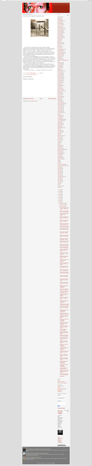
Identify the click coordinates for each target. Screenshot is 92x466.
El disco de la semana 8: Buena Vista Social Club (64, 335)
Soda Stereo (60, 157)
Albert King (60, 22)
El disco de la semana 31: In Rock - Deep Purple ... (64, 247)
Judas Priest (60, 108)
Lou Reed (59, 118)
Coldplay (59, 57)
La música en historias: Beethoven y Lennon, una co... (64, 341)
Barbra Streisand (61, 37)
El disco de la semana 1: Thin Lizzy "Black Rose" (64, 374)
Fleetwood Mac (60, 77)
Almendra (59, 26)
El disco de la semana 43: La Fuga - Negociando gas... (64, 208)
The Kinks (59, 173)
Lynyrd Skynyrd (60, 120)
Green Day (59, 88)
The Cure (59, 169)
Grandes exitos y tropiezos (62, 382)
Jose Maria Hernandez (62, 388)
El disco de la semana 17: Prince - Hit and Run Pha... (64, 298)
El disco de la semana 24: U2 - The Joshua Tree (64, 270)
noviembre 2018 (63, 204)
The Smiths (60, 177)
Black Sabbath (60, 43)
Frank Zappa (60, 80)
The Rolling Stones (61, 176)
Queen (59, 142)
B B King (59, 34)
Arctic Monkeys (60, 31)
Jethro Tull (59, 100)
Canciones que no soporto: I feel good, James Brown (64, 304)
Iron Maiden (60, 93)
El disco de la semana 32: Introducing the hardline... (64, 245)
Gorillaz (59, 86)
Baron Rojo (60, 38)
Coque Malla (60, 58)
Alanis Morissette (61, 20)
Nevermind (60, 390)
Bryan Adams (60, 50)
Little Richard (60, 115)
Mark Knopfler (60, 123)
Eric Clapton (60, 74)
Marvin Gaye (60, 124)
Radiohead (59, 146)
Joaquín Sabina (60, 104)
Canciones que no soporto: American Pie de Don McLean (64, 371)
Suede (59, 161)
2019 (60, 200)
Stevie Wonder (60, 158)
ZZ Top (59, 187)
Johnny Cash (60, 107)
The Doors (59, 171)
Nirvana (59, 133)
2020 (60, 198)
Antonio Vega (60, 30)
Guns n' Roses (60, 89)
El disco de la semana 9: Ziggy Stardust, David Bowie (64, 332)
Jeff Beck (59, 99)
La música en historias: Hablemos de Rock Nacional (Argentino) (37, 453)
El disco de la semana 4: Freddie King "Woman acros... (64, 358)
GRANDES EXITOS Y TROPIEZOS (60, 441)
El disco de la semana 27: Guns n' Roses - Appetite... (64, 260)
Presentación (62, 376)
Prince (59, 141)
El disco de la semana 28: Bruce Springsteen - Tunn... (64, 257)
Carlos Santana (60, 53)
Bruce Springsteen (61, 49)
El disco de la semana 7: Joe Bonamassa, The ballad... (64, 338)
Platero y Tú (60, 139)
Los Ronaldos (60, 116)
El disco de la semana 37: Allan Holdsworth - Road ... (64, 229)
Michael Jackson (60, 127)
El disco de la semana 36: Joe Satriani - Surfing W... (64, 232)
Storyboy (59, 391)
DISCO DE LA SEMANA (60, 439)
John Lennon (60, 105)
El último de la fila (61, 70)
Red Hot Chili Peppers (61, 149)
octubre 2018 (62, 206)
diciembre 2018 (62, 203)
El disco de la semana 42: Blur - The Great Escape (64, 211)
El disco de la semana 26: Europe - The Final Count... (64, 263)
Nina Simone (60, 131)
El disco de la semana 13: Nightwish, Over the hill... (64, 314)
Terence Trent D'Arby (61, 164)
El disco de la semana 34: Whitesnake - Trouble (64, 239)
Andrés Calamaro (61, 28)
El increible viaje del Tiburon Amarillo (63, 330)
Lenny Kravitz (60, 111)
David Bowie (60, 62)
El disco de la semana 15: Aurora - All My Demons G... (64, 307)
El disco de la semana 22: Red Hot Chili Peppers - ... (64, 276)
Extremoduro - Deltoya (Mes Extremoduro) (33, 457)
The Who (59, 179)
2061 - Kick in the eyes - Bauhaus (60, 412)
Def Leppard (60, 65)
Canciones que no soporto (30, 74)
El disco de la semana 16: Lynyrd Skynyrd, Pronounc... (64, 301)
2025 (60, 191)
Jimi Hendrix (60, 101)
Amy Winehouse (60, 27)
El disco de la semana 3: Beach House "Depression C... (64, 362)
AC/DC (59, 18)
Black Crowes (60, 42)
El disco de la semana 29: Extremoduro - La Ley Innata (64, 253)
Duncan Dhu (60, 67)
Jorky (59, 387)
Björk (58, 41)
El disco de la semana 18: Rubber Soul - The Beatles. (64, 294)
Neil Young (59, 130)
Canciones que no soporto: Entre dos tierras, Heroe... (64, 214)
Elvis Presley (60, 73)
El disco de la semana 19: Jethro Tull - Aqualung (64, 289)
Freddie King (60, 81)
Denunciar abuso (61, 408)
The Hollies (60, 172)
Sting (58, 160)
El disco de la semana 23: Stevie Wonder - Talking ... (64, 273)
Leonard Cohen (60, 112)
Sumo (59, 162)
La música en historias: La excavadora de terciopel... (64, 348)
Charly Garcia (60, 54)
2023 (60, 194)
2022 (60, 195)
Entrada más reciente (28, 98)
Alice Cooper (60, 23)
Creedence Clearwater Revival (63, 60)
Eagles (59, 69)
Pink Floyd (59, 138)
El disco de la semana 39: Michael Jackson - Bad (64, 224)
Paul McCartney (60, 135)
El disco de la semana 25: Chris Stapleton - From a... (64, 267)
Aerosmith (59, 19)
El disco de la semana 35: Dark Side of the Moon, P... (64, 236)
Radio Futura (60, 145)
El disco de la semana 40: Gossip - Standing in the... (64, 221)
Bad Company (60, 35)
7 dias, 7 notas (27, 4)
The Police (59, 175)
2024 (60, 192)
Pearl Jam (59, 137)
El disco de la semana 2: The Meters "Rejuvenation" (64, 365)
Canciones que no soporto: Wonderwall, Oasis (64, 292)
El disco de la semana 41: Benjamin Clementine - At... (64, 217)
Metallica (59, 126)
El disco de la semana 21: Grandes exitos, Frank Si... (64, 283)
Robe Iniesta (60, 150)
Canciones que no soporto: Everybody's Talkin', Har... (64, 352)
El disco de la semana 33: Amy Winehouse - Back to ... (64, 242)
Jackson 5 (59, 95)
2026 (60, 189)
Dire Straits (60, 66)
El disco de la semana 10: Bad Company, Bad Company (64, 323)
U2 (58, 184)
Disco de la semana (61, 381)
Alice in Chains (60, 24)
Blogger (53, 463)
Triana (59, 183)
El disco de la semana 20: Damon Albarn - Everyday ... (64, 286)
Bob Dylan (59, 46)
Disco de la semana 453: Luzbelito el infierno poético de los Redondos (38, 449)
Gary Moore (60, 82)
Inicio (41, 98)
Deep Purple (60, 63)
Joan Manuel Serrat (61, 103)
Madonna (59, 122)
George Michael (60, 85)
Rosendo (59, 154)
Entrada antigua (52, 98)
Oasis (36, 74)
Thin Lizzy (59, 180)
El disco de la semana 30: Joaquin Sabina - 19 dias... (64, 250)
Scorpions (59, 156)
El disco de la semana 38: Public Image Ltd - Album (64, 226)
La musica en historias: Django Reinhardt (64, 368)
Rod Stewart (60, 152)
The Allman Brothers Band (62, 165)
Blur (58, 45)
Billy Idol (59, 39)
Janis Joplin (60, 97)
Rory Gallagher (60, 153)
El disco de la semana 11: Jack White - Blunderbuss (64, 320)
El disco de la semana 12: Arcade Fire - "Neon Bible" (64, 316)
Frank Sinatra (60, 78)
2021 (60, 197)
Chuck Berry (60, 56)
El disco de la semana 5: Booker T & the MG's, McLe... (64, 355)
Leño (58, 114)
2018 (60, 201)
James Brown (60, 96)
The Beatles (60, 168)
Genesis (59, 84)
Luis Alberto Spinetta (61, 119)
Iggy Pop (59, 92)
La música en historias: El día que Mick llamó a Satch (64, 326)
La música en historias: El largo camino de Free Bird (64, 279)
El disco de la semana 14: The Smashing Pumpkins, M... (64, 310)
